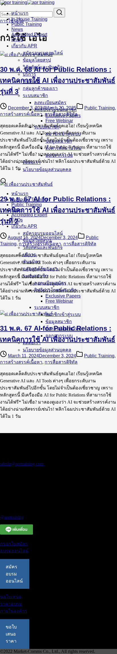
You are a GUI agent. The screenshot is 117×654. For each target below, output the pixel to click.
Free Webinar (59, 120)
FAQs (17, 39)
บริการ (29, 74)
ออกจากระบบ (59, 155)
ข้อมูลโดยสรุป (37, 60)
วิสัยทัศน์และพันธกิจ (42, 67)
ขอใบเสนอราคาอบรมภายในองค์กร (13, 603)
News (17, 29)
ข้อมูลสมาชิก (58, 141)
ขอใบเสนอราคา (11, 634)
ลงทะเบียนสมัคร (50, 102)
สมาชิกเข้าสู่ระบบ (63, 134)
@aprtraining (12, 517)
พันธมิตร (31, 81)
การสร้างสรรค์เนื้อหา (21, 362)
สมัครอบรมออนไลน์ (43, 52)
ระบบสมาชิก (35, 95)
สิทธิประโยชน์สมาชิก (55, 109)
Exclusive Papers (63, 115)
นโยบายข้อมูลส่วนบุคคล (47, 169)
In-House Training (29, 19)
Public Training (26, 24)
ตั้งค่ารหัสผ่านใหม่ (63, 148)
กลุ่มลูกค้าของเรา (40, 88)
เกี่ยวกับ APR (24, 45)
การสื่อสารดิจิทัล (61, 362)
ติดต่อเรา (32, 162)
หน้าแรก (19, 13)
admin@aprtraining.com (21, 463)
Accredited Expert (29, 34)
